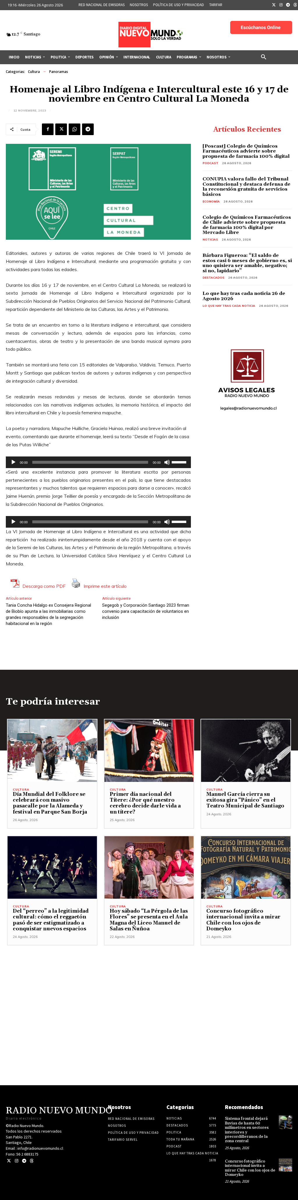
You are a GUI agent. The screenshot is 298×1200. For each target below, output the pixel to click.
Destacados (213, 278)
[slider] (180, 461)
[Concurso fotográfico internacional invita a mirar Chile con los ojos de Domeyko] (245, 867)
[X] (61, 129)
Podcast (210, 163)
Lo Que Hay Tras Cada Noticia (229, 306)
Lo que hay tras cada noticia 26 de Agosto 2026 (244, 296)
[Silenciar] (167, 462)
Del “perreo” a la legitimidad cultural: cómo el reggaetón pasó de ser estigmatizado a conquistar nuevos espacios (50, 920)
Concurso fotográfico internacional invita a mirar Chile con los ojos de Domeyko (243, 920)
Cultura (34, 71)
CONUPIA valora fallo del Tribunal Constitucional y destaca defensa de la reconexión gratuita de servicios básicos (246, 186)
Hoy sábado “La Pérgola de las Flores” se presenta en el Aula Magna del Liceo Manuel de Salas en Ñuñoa (149, 920)
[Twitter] (274, 5)
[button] (264, 57)
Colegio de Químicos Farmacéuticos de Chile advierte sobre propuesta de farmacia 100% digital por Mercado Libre (247, 225)
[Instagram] (281, 5)
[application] (98, 462)
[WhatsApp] (74, 129)
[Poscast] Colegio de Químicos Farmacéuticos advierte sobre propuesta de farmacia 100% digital (246, 151)
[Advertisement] (149, 986)
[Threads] (32, 1161)
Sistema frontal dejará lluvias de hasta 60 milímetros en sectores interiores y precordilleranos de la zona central (247, 1130)
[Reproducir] (13, 462)
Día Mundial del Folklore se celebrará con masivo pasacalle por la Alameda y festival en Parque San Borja (50, 803)
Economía (211, 201)
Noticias (210, 239)
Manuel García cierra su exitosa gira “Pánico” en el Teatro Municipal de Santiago (245, 800)
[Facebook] (48, 129)
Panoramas (58, 71)
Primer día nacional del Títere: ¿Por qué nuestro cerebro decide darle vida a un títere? (145, 803)
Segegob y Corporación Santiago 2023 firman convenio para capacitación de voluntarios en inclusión (145, 611)
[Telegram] (288, 5)
